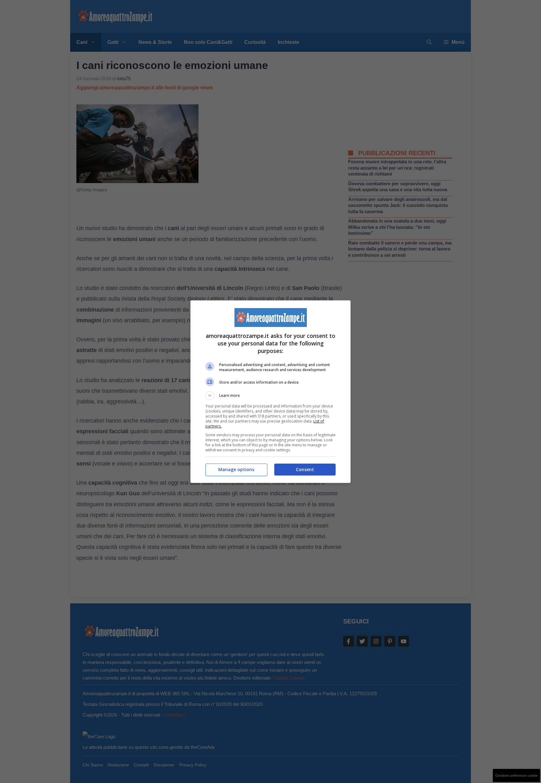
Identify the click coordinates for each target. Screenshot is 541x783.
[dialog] (270, 391)
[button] (270, 395)
